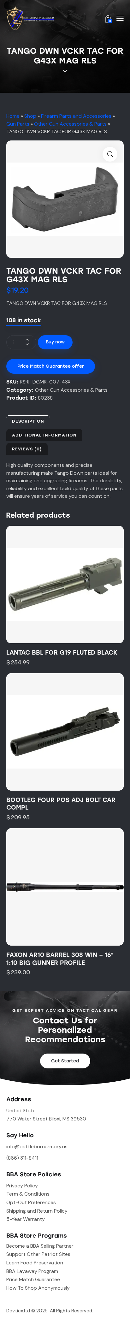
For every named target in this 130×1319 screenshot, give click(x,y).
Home (13, 116)
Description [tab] (28, 421)
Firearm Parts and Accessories (76, 116)
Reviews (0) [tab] (27, 449)
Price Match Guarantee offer (50, 366)
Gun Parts (17, 124)
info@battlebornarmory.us (37, 1146)
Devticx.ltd (18, 1311)
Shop (30, 116)
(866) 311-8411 (22, 1158)
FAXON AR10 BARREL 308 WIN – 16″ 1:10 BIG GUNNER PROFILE (59, 958)
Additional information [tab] (44, 435)
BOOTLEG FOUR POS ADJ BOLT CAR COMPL (60, 803)
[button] (110, 154)
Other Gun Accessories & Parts (70, 124)
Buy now (55, 342)
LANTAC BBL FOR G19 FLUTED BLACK (61, 652)
